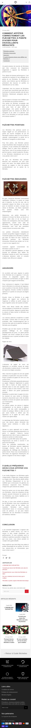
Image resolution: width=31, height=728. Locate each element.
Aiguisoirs (6, 55)
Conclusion (6, 60)
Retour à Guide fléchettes (16, 653)
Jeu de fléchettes (10, 720)
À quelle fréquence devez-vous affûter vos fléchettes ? (15, 57)
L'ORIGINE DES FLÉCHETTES (10, 565)
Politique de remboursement (9, 692)
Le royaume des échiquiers (9, 716)
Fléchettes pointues (8, 51)
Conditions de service (8, 689)
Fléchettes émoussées (9, 53)
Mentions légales (6, 694)
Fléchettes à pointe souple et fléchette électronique (15, 580)
